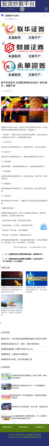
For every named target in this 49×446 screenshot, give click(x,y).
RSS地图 (29, 434)
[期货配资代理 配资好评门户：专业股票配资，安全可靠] (6, 386)
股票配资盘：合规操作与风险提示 (14, 354)
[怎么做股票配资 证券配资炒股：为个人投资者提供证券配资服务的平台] (6, 417)
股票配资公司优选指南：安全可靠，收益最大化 (30, 406)
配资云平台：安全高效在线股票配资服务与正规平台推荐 (24, 338)
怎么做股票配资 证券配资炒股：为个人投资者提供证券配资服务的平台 (29, 417)
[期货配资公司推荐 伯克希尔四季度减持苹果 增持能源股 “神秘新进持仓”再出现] (12, 278)
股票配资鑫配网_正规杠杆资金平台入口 (17, 349)
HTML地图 (37, 434)
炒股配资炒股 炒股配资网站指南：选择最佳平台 (26, 254)
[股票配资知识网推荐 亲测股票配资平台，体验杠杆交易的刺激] (12, 301)
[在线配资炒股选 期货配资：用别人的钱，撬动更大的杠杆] (6, 376)
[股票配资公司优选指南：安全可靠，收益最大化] (6, 406)
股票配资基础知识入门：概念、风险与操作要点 (20, 343)
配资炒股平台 (24, 427)
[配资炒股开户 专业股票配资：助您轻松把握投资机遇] (6, 396)
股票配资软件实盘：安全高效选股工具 (16, 359)
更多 (44, 15)
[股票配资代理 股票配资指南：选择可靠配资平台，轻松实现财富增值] (36, 278)
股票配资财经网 (29, 437)
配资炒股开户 (7, 427)
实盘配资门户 (40, 427)
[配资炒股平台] (18, 4)
